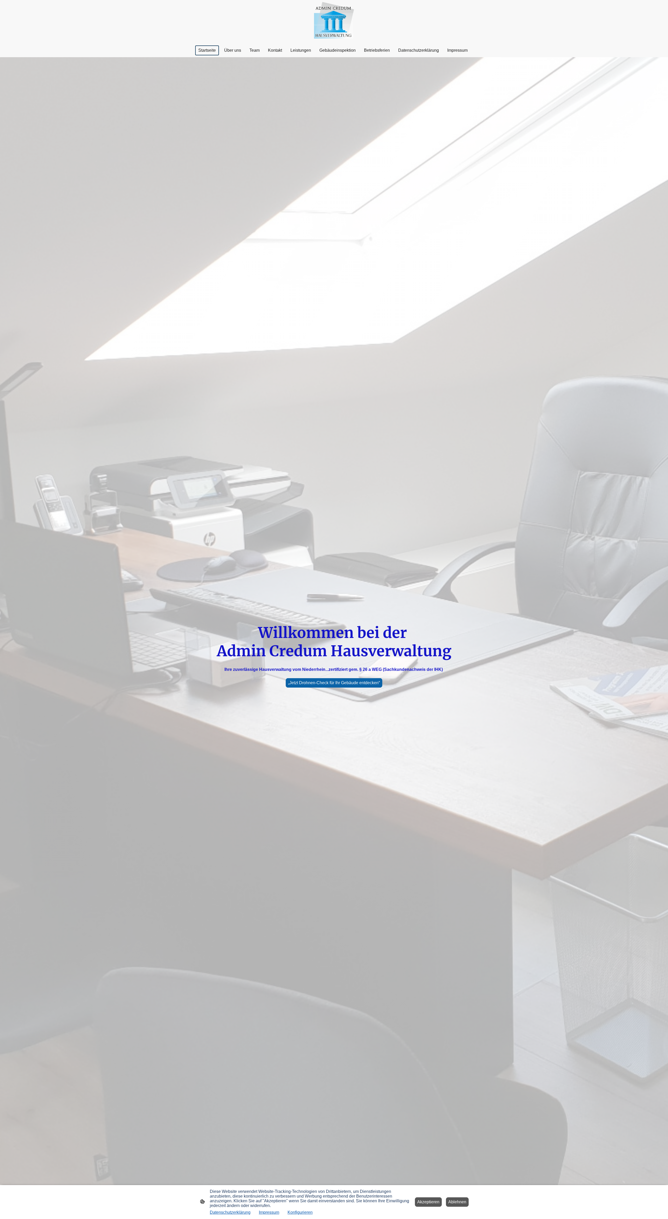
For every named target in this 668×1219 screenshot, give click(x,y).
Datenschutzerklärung (230, 1212)
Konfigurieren (300, 1212)
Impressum (269, 1212)
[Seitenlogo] (334, 21)
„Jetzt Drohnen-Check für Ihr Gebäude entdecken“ (334, 683)
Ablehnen (457, 1202)
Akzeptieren (428, 1202)
